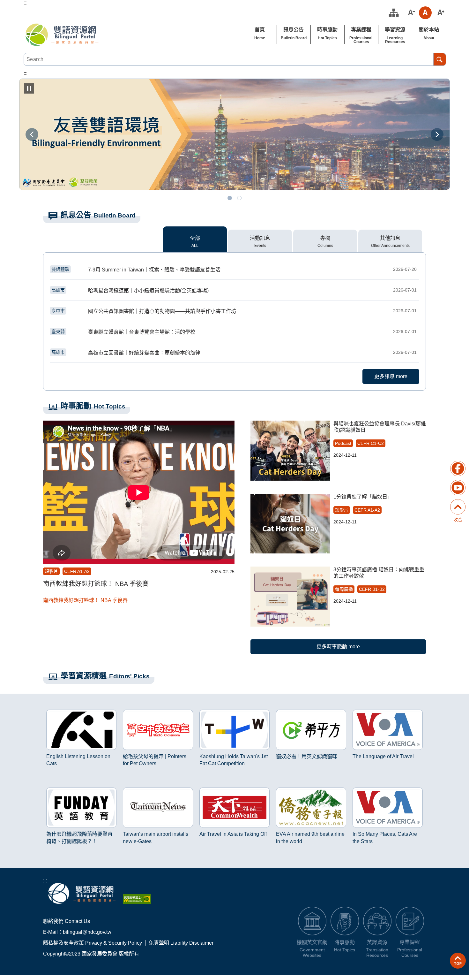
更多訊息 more (390, 376)
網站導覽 (393, 12)
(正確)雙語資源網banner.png (239, 198)
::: (45, 880)
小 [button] (410, 12)
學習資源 (395, 29)
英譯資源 (377, 942)
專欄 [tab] (325, 238)
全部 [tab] (195, 238)
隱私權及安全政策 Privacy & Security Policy (92, 943)
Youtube (458, 488)
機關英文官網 (312, 942)
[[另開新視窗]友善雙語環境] (234, 134)
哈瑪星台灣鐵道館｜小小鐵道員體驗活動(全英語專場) (234, 290)
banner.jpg (229, 198)
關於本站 (429, 29)
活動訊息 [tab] (260, 238)
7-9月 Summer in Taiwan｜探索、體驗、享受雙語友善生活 (234, 269)
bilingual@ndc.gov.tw (87, 932)
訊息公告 (293, 29)
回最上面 (458, 961)
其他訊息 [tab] (390, 238)
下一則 (437, 134)
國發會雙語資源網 (62, 34)
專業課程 (361, 29)
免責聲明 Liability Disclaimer (181, 943)
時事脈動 (327, 29)
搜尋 (439, 59)
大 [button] (440, 12)
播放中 (51, 711)
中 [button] (425, 12)
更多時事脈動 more (338, 646)
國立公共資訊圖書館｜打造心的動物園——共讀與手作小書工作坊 (234, 311)
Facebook (458, 468)
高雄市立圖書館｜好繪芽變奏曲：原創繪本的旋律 (234, 352)
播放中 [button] (29, 88)
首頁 (260, 29)
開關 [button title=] (458, 500)
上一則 (32, 134)
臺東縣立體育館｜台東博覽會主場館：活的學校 (234, 332)
